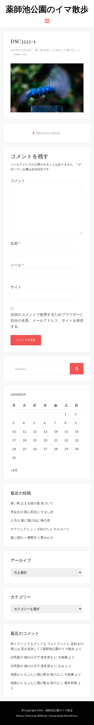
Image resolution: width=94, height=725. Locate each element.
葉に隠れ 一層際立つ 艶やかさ (31, 537)
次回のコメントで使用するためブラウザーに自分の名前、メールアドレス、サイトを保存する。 (47, 320)
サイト (15, 287)
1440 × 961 (20, 54)
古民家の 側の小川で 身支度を (31, 657)
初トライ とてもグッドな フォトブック (38, 644)
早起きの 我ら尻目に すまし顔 (31, 512)
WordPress (71, 715)
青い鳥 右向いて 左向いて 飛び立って (57, 50)
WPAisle (42, 715)
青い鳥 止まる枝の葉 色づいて (31, 503)
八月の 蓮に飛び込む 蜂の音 (30, 520)
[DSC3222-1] (47, 87)
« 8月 (14, 470)
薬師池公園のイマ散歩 (47, 8)
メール (17, 265)
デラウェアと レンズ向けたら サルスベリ (39, 529)
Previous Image (48, 133)
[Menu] (47, 20)
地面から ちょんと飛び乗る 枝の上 (35, 674)
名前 (15, 243)
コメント (17, 180)
